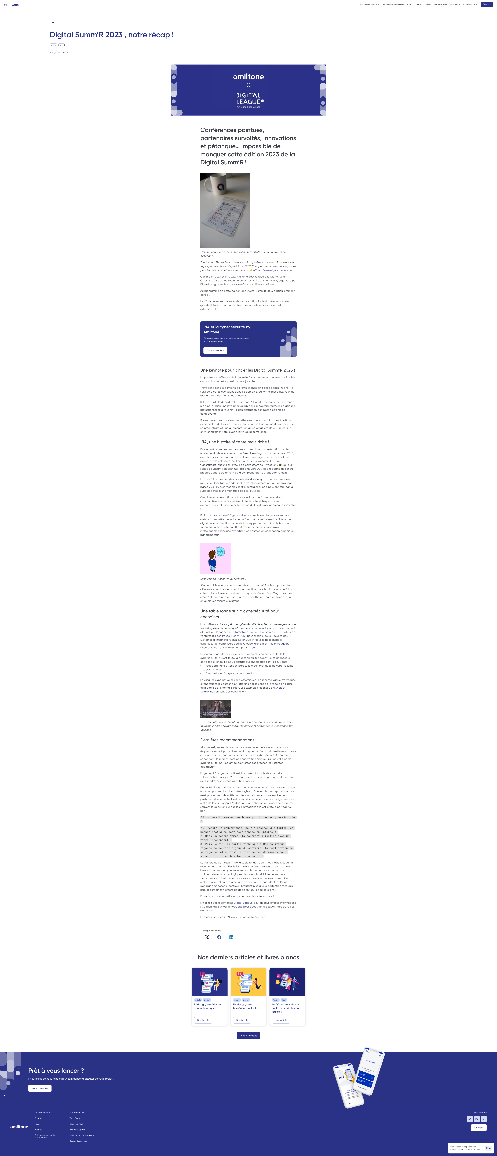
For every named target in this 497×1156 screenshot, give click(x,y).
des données (41, 1137)
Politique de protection (46, 1135)
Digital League (243, 902)
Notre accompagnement (393, 4)
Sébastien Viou (254, 628)
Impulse (428, 4)
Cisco (251, 647)
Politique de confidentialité (82, 1135)
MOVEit (277, 687)
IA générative (237, 515)
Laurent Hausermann (263, 632)
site (240, 906)
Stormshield (240, 632)
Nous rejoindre (76, 1124)
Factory (410, 4)
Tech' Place (455, 4)
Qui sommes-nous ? (44, 1112)
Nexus (418, 4)
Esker (241, 639)
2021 (218, 276)
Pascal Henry (230, 635)
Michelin (259, 643)
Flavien (290, 377)
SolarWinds (207, 691)
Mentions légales (77, 1129)
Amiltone (242, 276)
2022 (232, 276)
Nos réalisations (440, 4)
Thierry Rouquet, (278, 643)
